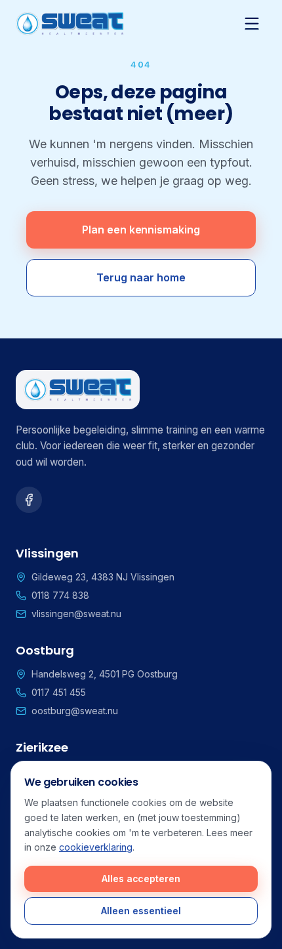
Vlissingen (47, 553)
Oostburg (45, 650)
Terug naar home (141, 277)
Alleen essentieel (141, 910)
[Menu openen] (251, 23)
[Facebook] (29, 500)
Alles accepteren (141, 878)
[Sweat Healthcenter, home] (70, 23)
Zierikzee (42, 747)
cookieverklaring (95, 847)
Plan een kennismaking (140, 229)
